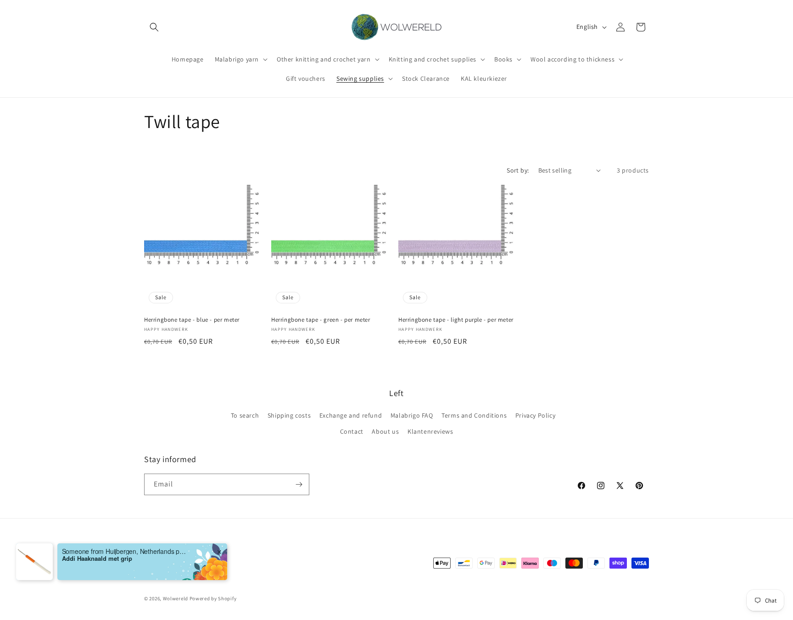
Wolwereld (175, 599)
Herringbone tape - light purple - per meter (456, 320)
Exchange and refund (350, 415)
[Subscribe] (299, 484)
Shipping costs (289, 415)
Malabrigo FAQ (412, 415)
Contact (351, 432)
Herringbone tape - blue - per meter (192, 320)
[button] (154, 27)
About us (385, 432)
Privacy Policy (535, 415)
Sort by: (518, 170)
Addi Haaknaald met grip (97, 559)
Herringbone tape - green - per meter (320, 320)
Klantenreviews (430, 432)
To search (245, 415)
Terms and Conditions (474, 415)
